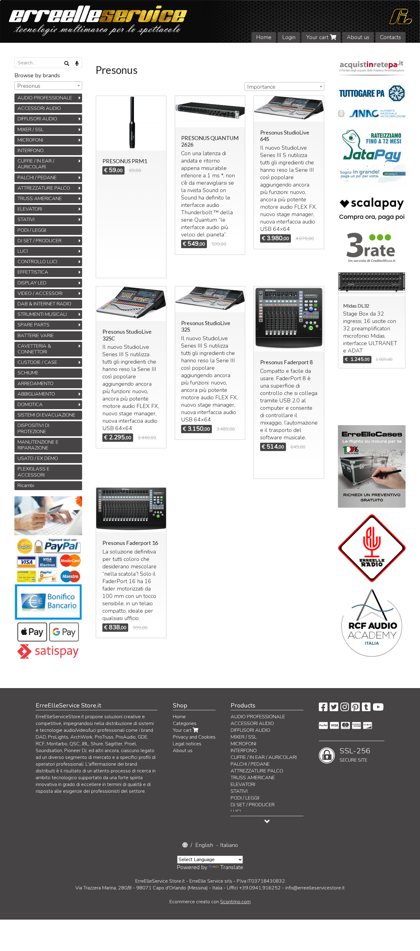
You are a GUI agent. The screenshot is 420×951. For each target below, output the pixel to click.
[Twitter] (334, 709)
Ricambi (26, 485)
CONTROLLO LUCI (37, 261)
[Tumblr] (366, 709)
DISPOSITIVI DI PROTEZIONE (33, 428)
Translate (231, 867)
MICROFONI (30, 140)
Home (263, 37)
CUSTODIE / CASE (37, 362)
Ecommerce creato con (210, 901)
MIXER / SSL (31, 129)
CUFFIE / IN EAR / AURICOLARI (36, 164)
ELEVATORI (30, 209)
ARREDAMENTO (35, 383)
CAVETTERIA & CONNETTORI (34, 349)
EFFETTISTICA (33, 272)
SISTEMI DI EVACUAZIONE (46, 415)
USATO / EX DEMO (38, 458)
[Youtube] (378, 709)
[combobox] (284, 86)
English (204, 845)
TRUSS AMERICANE (40, 198)
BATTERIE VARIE (36, 335)
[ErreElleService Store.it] (210, 21)
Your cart (318, 37)
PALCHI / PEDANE (37, 177)
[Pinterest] (355, 709)
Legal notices (187, 743)
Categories (184, 723)
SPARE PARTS (34, 324)
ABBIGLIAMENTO (36, 394)
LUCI (23, 251)
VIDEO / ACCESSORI (40, 293)
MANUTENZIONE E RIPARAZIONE (38, 445)
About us (358, 37)
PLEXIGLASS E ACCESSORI (34, 471)
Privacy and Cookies (194, 737)
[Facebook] (323, 709)
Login (288, 37)
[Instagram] (344, 709)
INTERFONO (31, 150)
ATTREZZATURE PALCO (44, 188)
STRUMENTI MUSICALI (42, 314)
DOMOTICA (30, 404)
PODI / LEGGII (32, 230)
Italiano (229, 845)
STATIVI (26, 219)
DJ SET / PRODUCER (39, 240)
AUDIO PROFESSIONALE (45, 98)
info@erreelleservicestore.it (315, 888)
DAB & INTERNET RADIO (44, 303)
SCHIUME (28, 372)
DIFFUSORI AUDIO (37, 118)
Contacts (390, 37)
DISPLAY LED (32, 283)
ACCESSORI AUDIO (39, 108)
